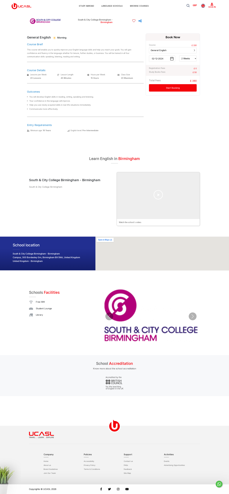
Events (166, 461)
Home (46, 461)
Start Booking (173, 88)
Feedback (128, 469)
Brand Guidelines (51, 469)
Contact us (128, 461)
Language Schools (112, 6)
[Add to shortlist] (134, 20)
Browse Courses (139, 6)
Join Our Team (50, 473)
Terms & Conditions (92, 469)
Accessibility (89, 461)
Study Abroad (86, 6)
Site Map (127, 473)
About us (47, 465)
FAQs (126, 465)
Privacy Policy (89, 465)
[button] (109, 316)
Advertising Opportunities (174, 465)
